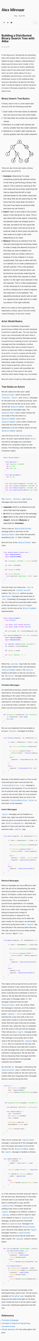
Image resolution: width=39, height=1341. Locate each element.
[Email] (11, 22)
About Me (22, 16)
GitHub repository (9, 1329)
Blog (15, 16)
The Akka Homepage (10, 1320)
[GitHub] (4, 22)
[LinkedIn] (7, 22)
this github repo (17, 1296)
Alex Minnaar (13, 9)
